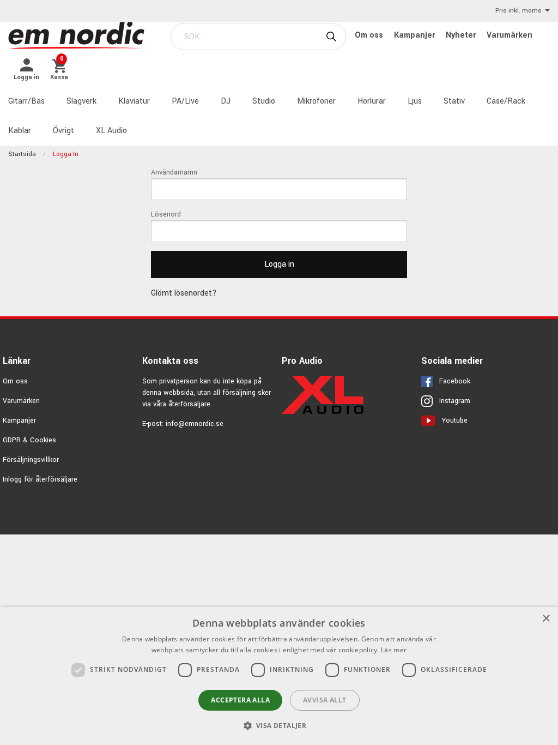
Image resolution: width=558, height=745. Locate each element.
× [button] (546, 619)
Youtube (455, 420)
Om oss (370, 35)
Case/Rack (506, 101)
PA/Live (185, 101)
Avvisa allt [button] (324, 700)
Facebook (454, 381)
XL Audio (111, 130)
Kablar (19, 130)
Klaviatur (134, 101)
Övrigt (63, 130)
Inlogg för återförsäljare (40, 479)
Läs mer (394, 649)
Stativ (454, 101)
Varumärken (509, 35)
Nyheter (462, 35)
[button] (279, 725)
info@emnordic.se (194, 424)
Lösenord (166, 214)
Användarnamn (174, 172)
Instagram (454, 401)
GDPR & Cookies (29, 440)
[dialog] (279, 676)
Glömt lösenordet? (184, 293)
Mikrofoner (316, 101)
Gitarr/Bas (26, 101)
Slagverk (81, 101)
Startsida (22, 154)
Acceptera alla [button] (240, 700)
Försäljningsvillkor (31, 460)
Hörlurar (371, 101)
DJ (226, 101)
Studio (263, 101)
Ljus (415, 101)
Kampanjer (415, 35)
